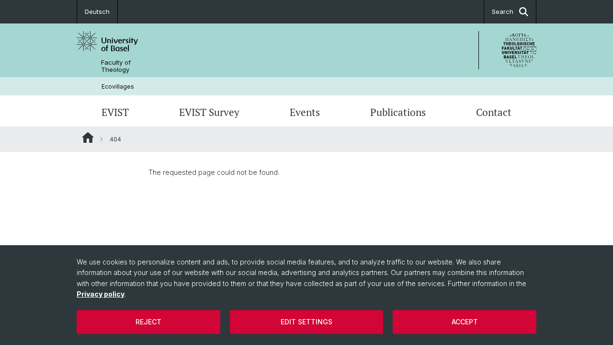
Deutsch (97, 11)
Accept (465, 322)
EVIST (115, 112)
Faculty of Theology (116, 66)
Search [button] (502, 11)
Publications (398, 112)
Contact (493, 112)
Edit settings (306, 322)
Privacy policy (101, 294)
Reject (148, 322)
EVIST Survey (209, 112)
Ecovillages (118, 86)
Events (305, 112)
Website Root (87, 137)
